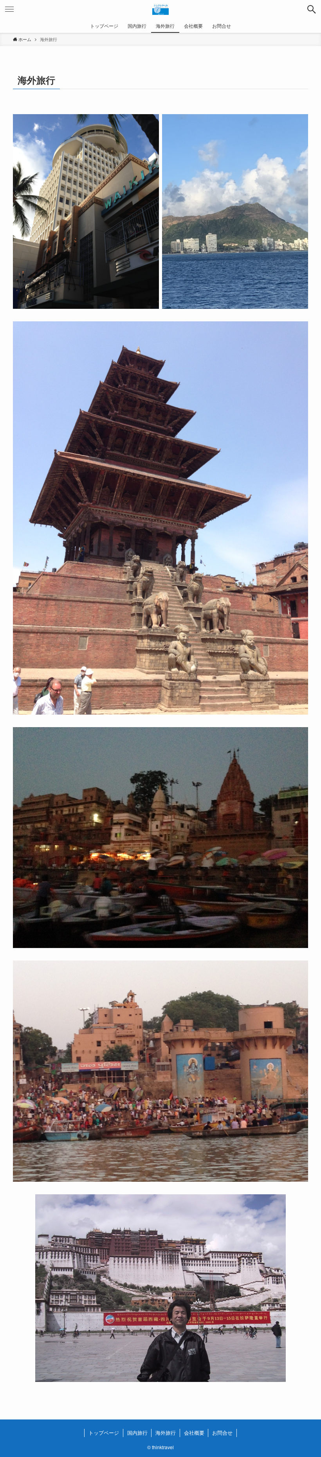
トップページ (103, 1432)
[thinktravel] (160, 9)
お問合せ (222, 1432)
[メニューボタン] (9, 9)
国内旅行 (137, 1432)
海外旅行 (165, 1432)
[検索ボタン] (311, 9)
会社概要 (194, 1432)
